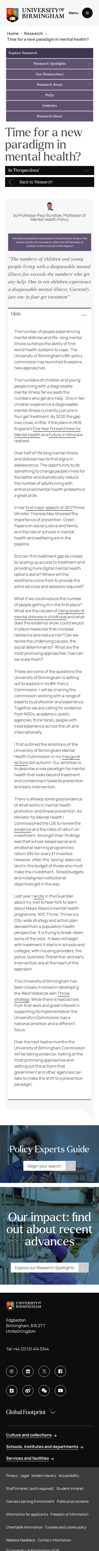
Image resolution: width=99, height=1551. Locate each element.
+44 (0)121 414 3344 (31, 1349)
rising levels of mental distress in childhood (49, 614)
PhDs (49, 95)
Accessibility (69, 1475)
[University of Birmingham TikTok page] (11, 1390)
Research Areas (49, 84)
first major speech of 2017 (49, 507)
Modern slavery (43, 1475)
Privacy (12, 1475)
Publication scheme (73, 1501)
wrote (39, 896)
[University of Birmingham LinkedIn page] (28, 1371)
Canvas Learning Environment (30, 1501)
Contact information (54, 1540)
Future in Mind (62, 434)
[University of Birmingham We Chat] (44, 1390)
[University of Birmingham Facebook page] (60, 1371)
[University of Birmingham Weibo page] (28, 1390)
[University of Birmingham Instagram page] (11, 1371)
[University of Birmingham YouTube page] (60, 1390)
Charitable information (24, 1527)
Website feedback (20, 1540)
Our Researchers (49, 74)
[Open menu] (87, 12)
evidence (22, 829)
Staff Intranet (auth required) (30, 1488)
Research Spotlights (50, 63)
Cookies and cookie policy (66, 1527)
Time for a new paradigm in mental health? (48, 39)
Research (33, 33)
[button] (49, 315)
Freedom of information (69, 1514)
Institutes (49, 105)
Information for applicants (27, 1514)
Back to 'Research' (36, 182)
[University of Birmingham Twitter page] (44, 1371)
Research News (49, 116)
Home (13, 33)
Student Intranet (70, 1488)
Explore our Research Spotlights (44, 1267)
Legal (24, 1475)
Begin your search (44, 1166)
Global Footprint (26, 1412)
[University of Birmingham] (35, 13)
